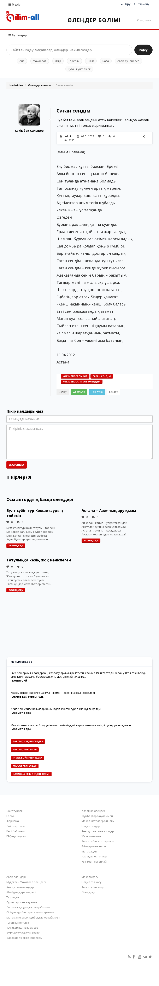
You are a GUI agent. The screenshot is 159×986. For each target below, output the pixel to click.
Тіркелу (143, 4)
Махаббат (39, 61)
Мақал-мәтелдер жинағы (98, 821)
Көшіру (113, 392)
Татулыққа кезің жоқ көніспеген (38, 560)
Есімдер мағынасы (94, 846)
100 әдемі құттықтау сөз (22, 927)
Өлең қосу (88, 892)
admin (68, 136)
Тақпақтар (13, 897)
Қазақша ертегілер (94, 856)
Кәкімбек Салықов (29, 130)
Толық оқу (15, 545)
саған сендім (102, 376)
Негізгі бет (16, 85)
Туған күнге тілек (79, 69)
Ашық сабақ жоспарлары (98, 841)
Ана (21, 61)
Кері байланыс (16, 831)
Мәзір (15, 4)
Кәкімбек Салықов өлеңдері (81, 381)
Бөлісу (62, 392)
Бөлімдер (19, 35)
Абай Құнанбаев (128, 61)
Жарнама (12, 821)
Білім (91, 61)
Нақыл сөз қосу (91, 882)
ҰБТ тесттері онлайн (95, 861)
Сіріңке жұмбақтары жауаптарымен (30, 912)
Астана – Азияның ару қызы (109, 510)
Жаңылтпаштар (92, 836)
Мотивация (89, 851)
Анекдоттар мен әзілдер (98, 831)
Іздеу (143, 50)
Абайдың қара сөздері (21, 892)
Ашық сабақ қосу (93, 887)
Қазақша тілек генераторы (24, 938)
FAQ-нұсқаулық (16, 836)
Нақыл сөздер (91, 826)
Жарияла (16, 465)
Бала (105, 61)
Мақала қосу (90, 877)
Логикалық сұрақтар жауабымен (28, 907)
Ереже (10, 816)
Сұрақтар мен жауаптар (22, 902)
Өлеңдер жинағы (39, 85)
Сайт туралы (14, 811)
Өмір (58, 61)
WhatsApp (79, 392)
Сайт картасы (15, 826)
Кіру (127, 4)
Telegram (97, 392)
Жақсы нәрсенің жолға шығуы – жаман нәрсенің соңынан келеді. (53, 693)
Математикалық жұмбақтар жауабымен (33, 917)
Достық (74, 61)
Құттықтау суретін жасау (23, 933)
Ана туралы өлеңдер (20, 887)
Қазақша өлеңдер (94, 811)
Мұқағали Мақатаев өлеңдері (26, 882)
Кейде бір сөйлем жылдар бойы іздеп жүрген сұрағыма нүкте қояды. (56, 709)
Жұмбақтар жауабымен (97, 816)
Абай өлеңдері (16, 877)
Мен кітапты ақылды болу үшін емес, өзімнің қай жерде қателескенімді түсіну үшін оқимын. (71, 725)
